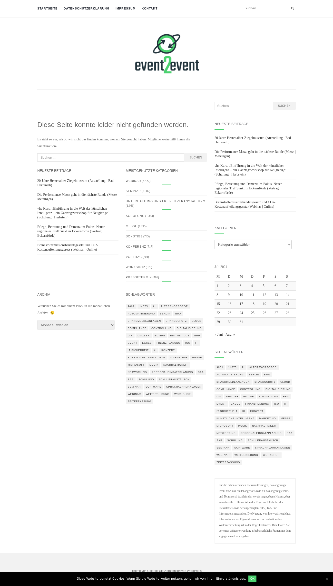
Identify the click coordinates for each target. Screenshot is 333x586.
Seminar (133, 191)
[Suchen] (292, 8)
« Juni (219, 334)
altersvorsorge (174, 306)
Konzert (168, 350)
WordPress (194, 571)
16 (229, 304)
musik (153, 364)
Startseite (47, 8)
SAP (131, 379)
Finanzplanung (168, 343)
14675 (143, 306)
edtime (160, 335)
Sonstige (134, 236)
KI (155, 350)
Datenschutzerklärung (86, 8)
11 (252, 295)
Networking (137, 372)
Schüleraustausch (174, 379)
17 (241, 304)
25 (253, 313)
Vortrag (134, 257)
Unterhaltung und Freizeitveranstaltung (165, 201)
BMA (178, 313)
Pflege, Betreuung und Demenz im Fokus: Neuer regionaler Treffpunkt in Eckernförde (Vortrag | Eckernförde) (71, 231)
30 (229, 322)
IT (196, 343)
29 (218, 322)
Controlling (161, 328)
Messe (131, 226)
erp (197, 335)
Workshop (135, 267)
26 (264, 313)
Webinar (133, 181)
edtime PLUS (179, 335)
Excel (147, 343)
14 (287, 295)
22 (218, 313)
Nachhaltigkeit (175, 364)
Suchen (195, 157)
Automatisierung (141, 313)
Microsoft (136, 364)
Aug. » (230, 334)
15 (218, 304)
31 (241, 322)
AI (154, 306)
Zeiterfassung (139, 401)
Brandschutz (176, 321)
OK (252, 578)
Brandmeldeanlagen (144, 321)
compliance (137, 328)
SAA (201, 372)
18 (253, 304)
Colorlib (152, 571)
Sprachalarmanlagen (183, 386)
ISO (187, 343)
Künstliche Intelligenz (147, 357)
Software (153, 386)
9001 (131, 306)
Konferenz (136, 246)
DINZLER (143, 335)
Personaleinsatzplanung (172, 372)
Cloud (196, 321)
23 (229, 313)
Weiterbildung (157, 394)
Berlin (165, 313)
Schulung (135, 216)
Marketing (178, 357)
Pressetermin (139, 277)
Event (132, 343)
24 (241, 313)
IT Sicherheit (138, 350)
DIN (130, 335)
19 (264, 304)
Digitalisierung (189, 328)
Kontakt (149, 8)
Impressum (126, 8)
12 (264, 295)
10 (241, 295)
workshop (182, 394)
